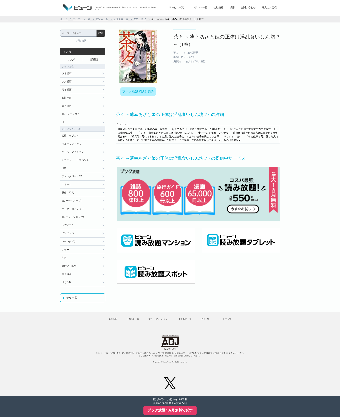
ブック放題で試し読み (138, 91)
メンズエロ (68, 233)
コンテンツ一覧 (198, 7)
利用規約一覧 (185, 319)
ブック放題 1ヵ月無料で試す (170, 410)
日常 (64, 168)
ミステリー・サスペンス (75, 160)
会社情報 (218, 7)
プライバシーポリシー (159, 319)
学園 (64, 257)
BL (63, 122)
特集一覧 (71, 297)
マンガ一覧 (102, 19)
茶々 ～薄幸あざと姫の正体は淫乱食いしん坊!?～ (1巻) (226, 40)
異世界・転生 (69, 266)
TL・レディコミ (71, 114)
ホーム (64, 19)
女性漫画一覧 (120, 19)
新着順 (94, 59)
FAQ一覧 (205, 319)
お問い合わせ (248, 7)
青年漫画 (67, 89)
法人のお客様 (269, 7)
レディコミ (68, 225)
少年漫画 (67, 73)
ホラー (65, 249)
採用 (232, 7)
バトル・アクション (73, 152)
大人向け (67, 106)
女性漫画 (67, 97)
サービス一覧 (176, 7)
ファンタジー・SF (72, 176)
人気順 (71, 59)
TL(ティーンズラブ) (73, 217)
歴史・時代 (140, 19)
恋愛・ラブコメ (70, 135)
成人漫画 (67, 274)
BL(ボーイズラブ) (71, 200)
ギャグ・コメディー (73, 209)
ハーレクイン (69, 241)
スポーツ (67, 184)
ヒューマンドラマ (71, 143)
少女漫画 (67, 81)
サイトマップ (225, 319)
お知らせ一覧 (132, 319)
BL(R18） (67, 282)
